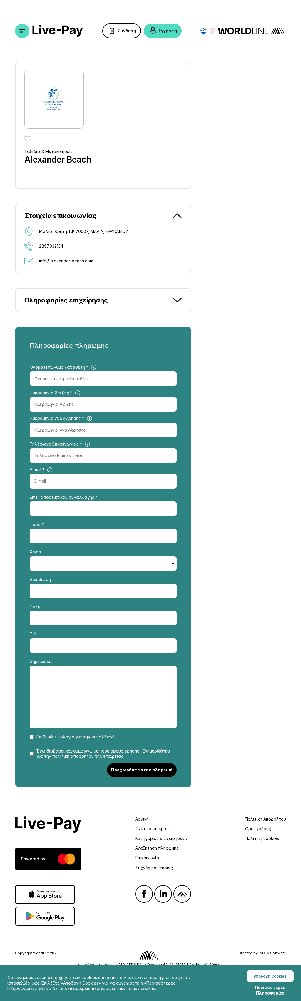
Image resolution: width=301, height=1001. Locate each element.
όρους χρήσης (126, 750)
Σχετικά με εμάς (152, 828)
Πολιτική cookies (262, 838)
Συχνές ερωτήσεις (154, 867)
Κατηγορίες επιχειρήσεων (161, 838)
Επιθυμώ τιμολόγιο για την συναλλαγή (75, 736)
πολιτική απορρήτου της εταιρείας (88, 756)
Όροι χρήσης (258, 828)
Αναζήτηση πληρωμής (157, 848)
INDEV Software (272, 953)
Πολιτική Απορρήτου (265, 818)
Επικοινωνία (147, 857)
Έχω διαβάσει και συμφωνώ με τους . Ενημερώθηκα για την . (103, 753)
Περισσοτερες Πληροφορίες (270, 990)
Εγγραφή (168, 30)
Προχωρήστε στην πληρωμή (142, 769)
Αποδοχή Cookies (270, 976)
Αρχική (142, 818)
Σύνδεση (127, 30)
